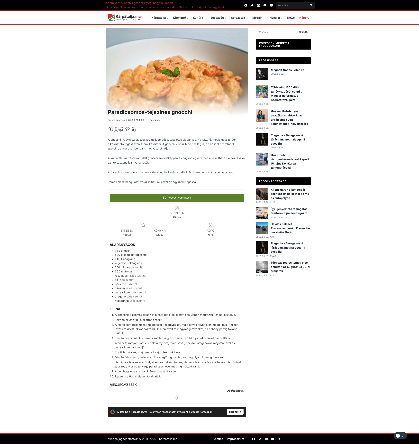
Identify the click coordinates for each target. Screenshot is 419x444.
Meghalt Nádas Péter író (287, 70)
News (291, 17)
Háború (304, 17)
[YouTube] (265, 5)
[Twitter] (252, 5)
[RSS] (271, 5)
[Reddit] (133, 129)
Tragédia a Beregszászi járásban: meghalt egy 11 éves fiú (288, 139)
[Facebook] (246, 5)
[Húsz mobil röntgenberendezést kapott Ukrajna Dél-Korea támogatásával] (262, 159)
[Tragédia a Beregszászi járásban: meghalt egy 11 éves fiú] (262, 139)
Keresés (302, 31)
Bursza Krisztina (116, 120)
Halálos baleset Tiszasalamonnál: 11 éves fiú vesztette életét (290, 228)
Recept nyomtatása (179, 197)
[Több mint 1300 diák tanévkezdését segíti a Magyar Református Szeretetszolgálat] (262, 91)
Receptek (155, 120)
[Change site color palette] (400, 435)
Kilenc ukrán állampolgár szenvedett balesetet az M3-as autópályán (290, 194)
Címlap (218, 439)
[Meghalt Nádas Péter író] (262, 74)
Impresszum (235, 439)
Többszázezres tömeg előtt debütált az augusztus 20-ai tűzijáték (290, 267)
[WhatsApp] (127, 129)
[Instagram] (258, 5)
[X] (116, 129)
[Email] (121, 129)
